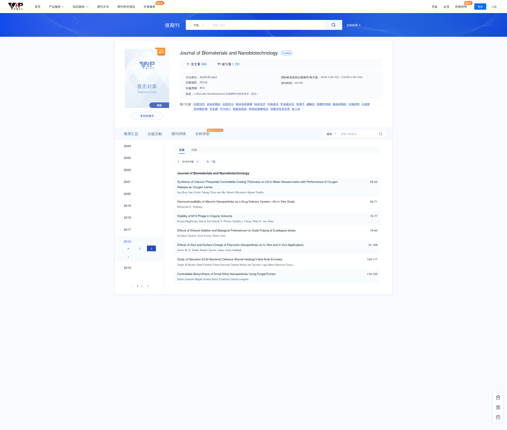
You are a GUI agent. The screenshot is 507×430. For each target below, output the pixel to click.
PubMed (286, 53)
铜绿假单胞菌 (244, 104)
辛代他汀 (225, 109)
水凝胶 (366, 104)
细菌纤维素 (324, 104)
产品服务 (55, 6)
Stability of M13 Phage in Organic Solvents (204, 216)
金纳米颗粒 (214, 104)
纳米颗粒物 (201, 109)
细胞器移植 (240, 109)
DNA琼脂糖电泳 (258, 109)
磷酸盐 (311, 104)
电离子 (300, 104)
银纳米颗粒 (340, 104)
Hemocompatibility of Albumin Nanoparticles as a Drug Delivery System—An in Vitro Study (236, 201)
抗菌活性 (199, 104)
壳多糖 (214, 109)
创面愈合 (228, 104)
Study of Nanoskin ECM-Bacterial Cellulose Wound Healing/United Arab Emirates (229, 259)
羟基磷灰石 (287, 104)
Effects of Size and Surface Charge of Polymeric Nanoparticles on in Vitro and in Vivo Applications (240, 245)
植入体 (296, 109)
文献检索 (352, 25)
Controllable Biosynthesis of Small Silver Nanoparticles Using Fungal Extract (226, 274)
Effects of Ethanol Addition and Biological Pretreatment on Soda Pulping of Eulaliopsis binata (236, 230)
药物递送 (272, 104)
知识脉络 (79, 6)
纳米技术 (259, 104)
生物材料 (354, 104)
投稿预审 (148, 116)
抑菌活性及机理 (280, 109)
